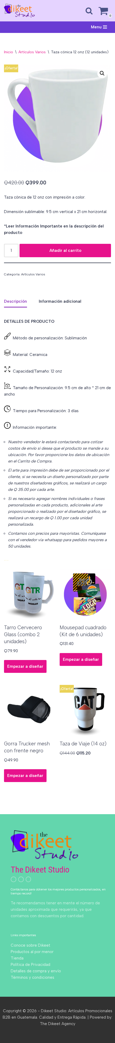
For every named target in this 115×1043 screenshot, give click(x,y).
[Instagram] (13, 879)
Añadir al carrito (65, 250)
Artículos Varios (32, 52)
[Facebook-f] (28, 879)
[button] (102, 73)
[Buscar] (89, 10)
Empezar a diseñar (25, 666)
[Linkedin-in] (21, 879)
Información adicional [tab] (60, 301)
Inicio (8, 52)
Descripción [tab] (15, 301)
